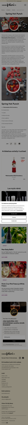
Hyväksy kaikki (14, 213)
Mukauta (14, 217)
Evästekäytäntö (19, 210)
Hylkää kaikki (14, 221)
